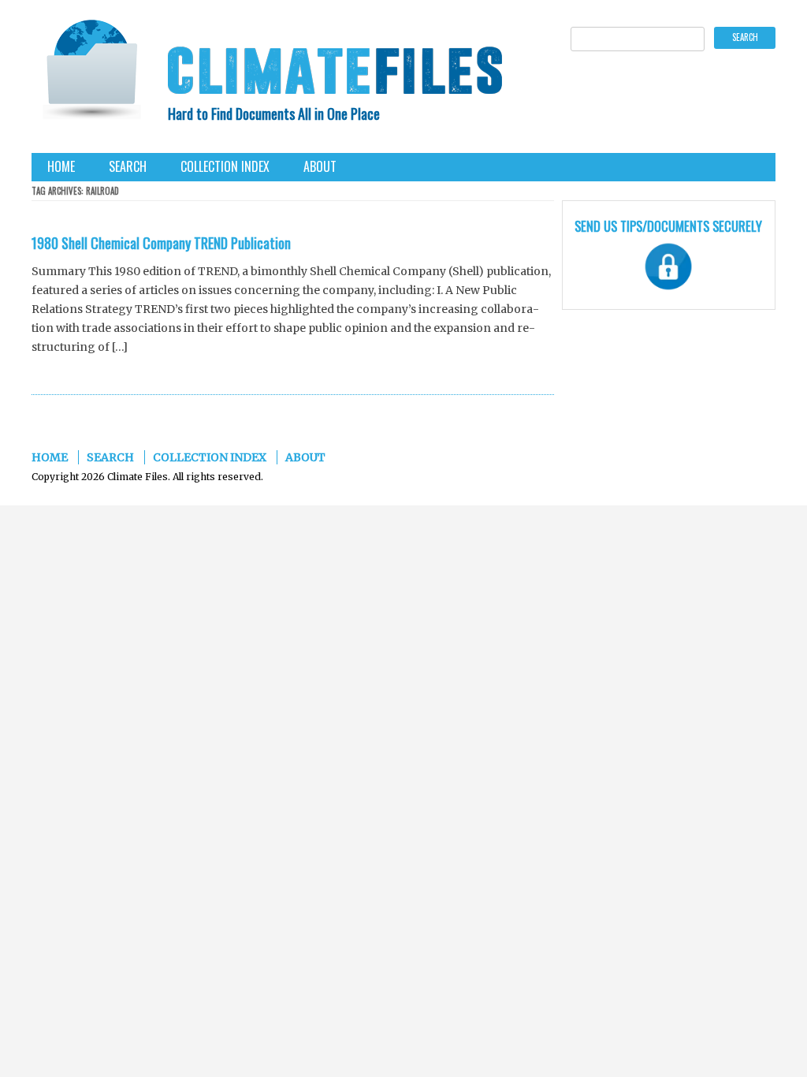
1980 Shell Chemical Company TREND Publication (161, 243)
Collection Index (225, 166)
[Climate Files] (91, 74)
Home (61, 166)
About (320, 166)
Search (128, 166)
